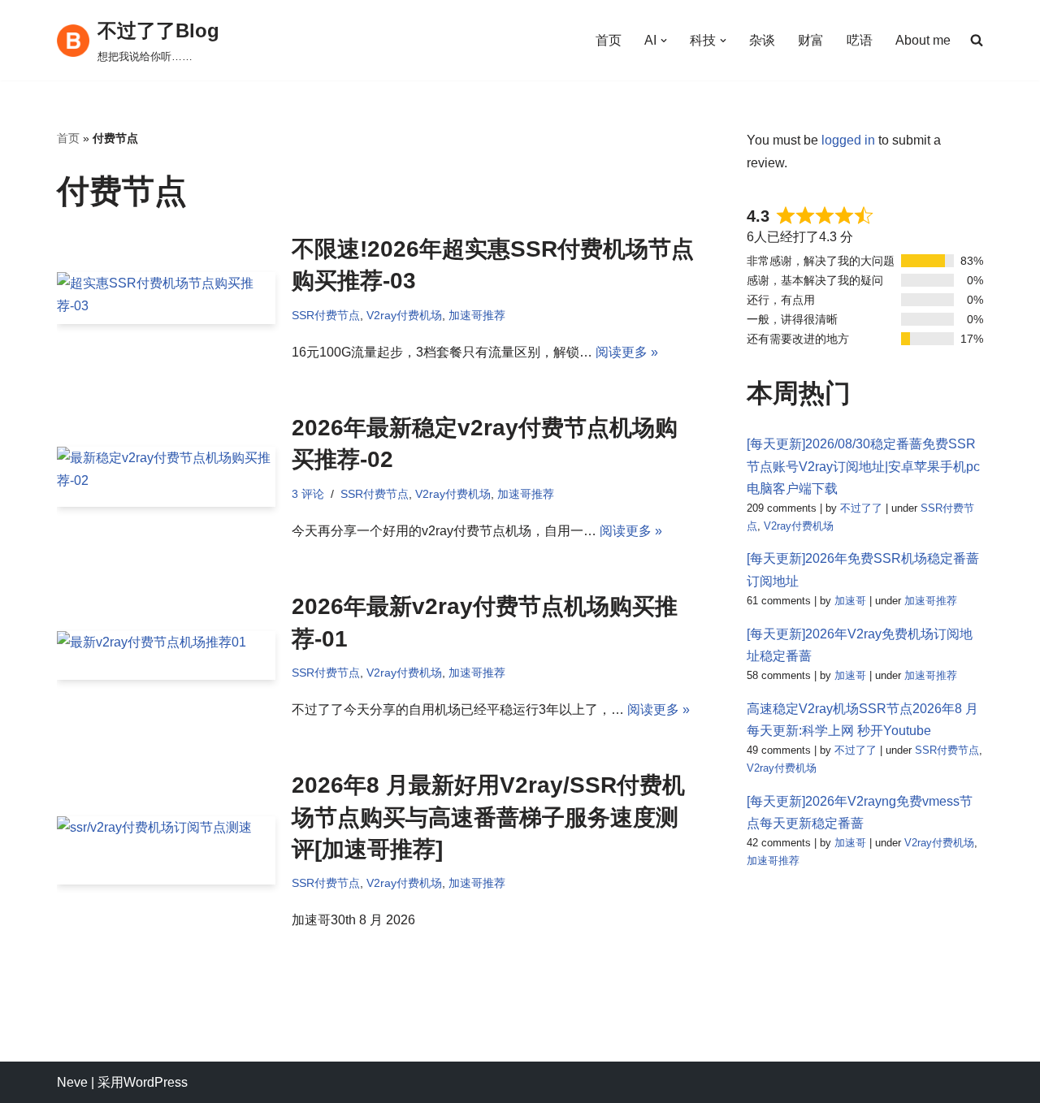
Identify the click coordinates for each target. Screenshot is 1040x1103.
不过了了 (861, 508)
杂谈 (762, 40)
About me (923, 40)
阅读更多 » (627, 352)
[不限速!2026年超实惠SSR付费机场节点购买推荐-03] (166, 298)
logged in (848, 140)
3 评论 (308, 493)
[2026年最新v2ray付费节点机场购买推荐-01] (166, 655)
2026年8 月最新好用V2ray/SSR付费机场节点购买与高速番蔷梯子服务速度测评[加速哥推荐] (488, 816)
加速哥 (850, 601)
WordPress (156, 1082)
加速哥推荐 (476, 315)
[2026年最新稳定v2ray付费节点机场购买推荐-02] (166, 477)
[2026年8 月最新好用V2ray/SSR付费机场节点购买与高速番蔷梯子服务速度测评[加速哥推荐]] (166, 850)
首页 (609, 40)
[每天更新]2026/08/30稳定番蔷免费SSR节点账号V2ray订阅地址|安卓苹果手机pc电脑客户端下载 (863, 466)
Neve (72, 1082)
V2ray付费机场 (404, 315)
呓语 (860, 40)
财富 (811, 40)
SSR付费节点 (326, 315)
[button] (664, 40)
